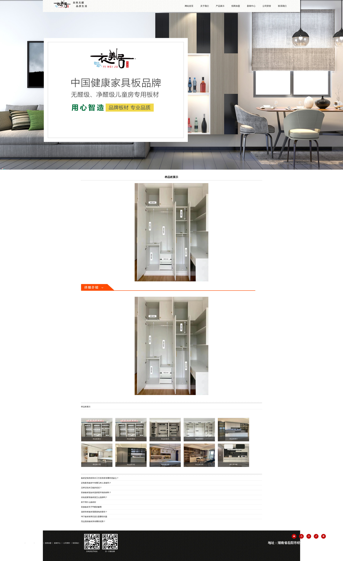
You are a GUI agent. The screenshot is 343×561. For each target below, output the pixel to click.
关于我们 (204, 6)
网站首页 (189, 6)
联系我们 (282, 6)
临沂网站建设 (320, 556)
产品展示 (220, 6)
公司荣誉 (266, 6)
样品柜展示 (171, 176)
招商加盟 (235, 6)
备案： (28, 551)
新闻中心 (251, 6)
